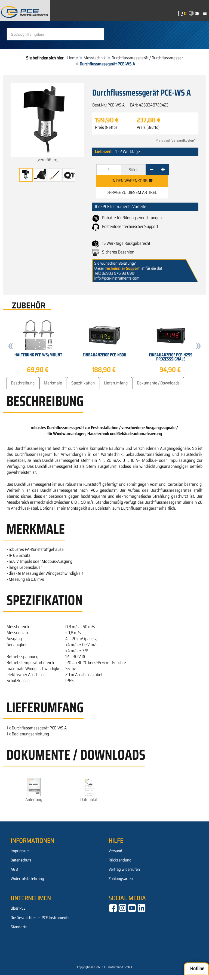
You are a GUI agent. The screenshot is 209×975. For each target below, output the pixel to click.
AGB (14, 869)
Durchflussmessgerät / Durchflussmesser (147, 57)
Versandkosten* (183, 140)
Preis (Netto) (106, 127)
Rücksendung (120, 860)
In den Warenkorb (130, 180)
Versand (115, 851)
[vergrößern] (47, 159)
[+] (163, 169)
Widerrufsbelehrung (27, 878)
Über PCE (18, 908)
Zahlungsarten (121, 878)
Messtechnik (95, 57)
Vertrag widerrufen (124, 869)
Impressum (20, 851)
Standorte (19, 927)
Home (72, 57)
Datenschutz (21, 860)
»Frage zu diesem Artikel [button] (132, 192)
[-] (151, 169)
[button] (10, 346)
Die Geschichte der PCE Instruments (40, 917)
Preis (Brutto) (148, 127)
